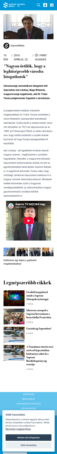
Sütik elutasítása (29, 445)
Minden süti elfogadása (28, 437)
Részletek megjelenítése (18, 429)
